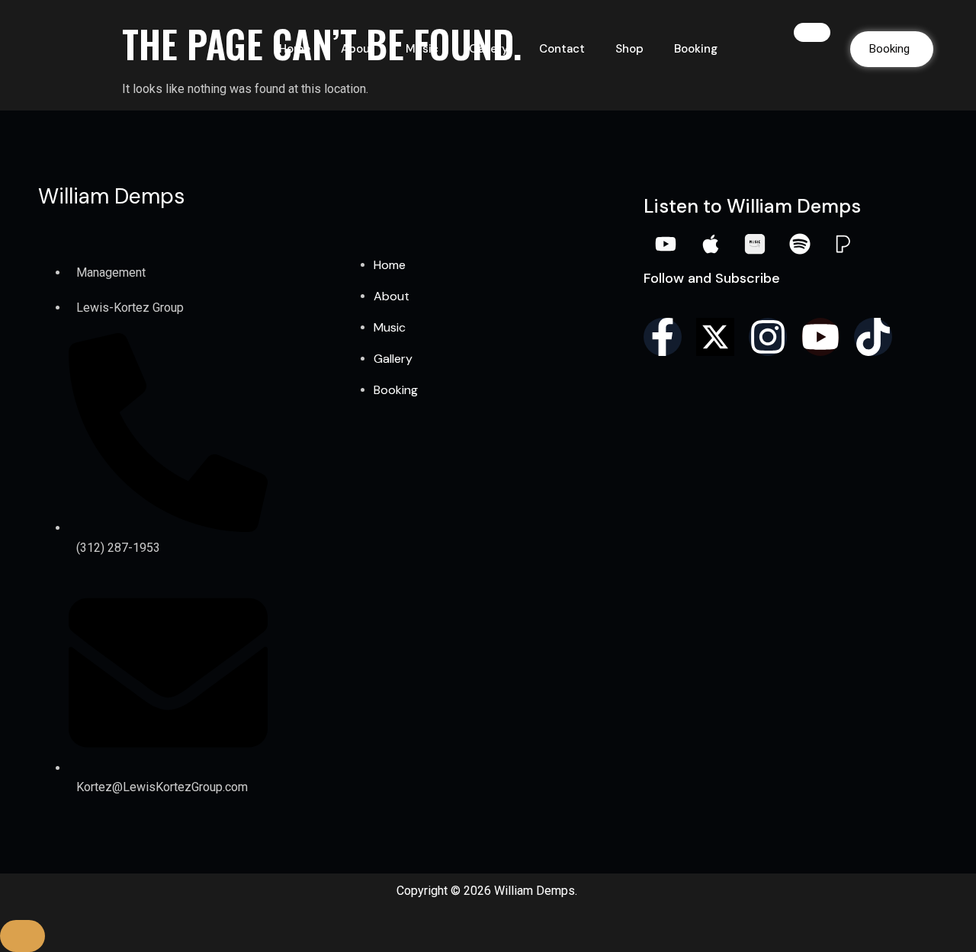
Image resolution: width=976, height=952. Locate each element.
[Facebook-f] (663, 337)
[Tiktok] (873, 337)
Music (422, 48)
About (358, 48)
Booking (696, 48)
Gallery (489, 48)
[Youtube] (820, 337)
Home (294, 48)
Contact (562, 48)
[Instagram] (768, 337)
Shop (629, 48)
